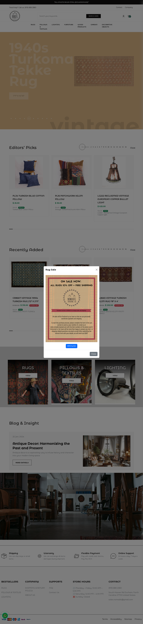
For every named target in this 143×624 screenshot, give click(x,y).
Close (93, 354)
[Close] (96, 269)
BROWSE (71, 346)
